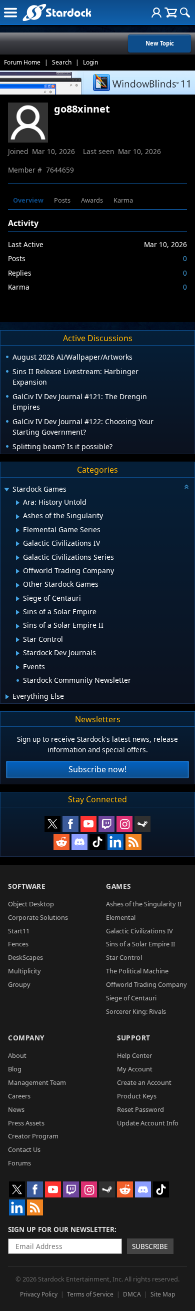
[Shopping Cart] (170, 13)
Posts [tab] (62, 200)
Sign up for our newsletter (61, 1229)
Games (118, 886)
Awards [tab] (92, 200)
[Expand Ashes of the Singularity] (18, 516)
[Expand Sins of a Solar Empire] (18, 612)
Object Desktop (31, 903)
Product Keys (136, 1095)
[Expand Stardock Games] (6, 490)
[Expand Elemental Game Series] (18, 530)
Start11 (19, 930)
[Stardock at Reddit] (61, 842)
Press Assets (26, 1122)
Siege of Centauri (131, 997)
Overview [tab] (28, 200)
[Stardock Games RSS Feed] (133, 842)
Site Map (162, 1294)
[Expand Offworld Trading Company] (18, 571)
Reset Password (140, 1109)
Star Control (124, 957)
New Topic (160, 43)
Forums (19, 1162)
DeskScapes (25, 957)
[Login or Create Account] (157, 13)
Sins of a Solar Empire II (140, 943)
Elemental (121, 917)
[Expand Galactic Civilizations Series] (18, 557)
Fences (18, 943)
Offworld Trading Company (146, 984)
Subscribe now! (97, 769)
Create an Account (144, 1082)
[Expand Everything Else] (7, 696)
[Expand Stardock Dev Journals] (18, 653)
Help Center (134, 1055)
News (16, 1109)
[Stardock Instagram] (125, 824)
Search (62, 62)
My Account (134, 1068)
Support (133, 1037)
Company (26, 1037)
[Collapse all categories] (186, 487)
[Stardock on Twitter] (53, 824)
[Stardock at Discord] (79, 842)
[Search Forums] (185, 13)
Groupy (19, 984)
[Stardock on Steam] (143, 824)
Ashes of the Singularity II (144, 903)
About (17, 1055)
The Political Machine (137, 970)
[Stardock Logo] (56, 12)
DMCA (132, 1294)
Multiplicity (24, 970)
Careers (19, 1095)
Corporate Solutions (38, 917)
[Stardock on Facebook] (71, 824)
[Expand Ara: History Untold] (18, 502)
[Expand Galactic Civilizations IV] (18, 543)
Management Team (37, 1082)
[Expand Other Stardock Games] (18, 585)
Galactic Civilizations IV (139, 930)
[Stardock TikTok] (97, 842)
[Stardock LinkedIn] (115, 842)
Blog (15, 1068)
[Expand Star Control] (18, 639)
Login (90, 62)
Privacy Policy (39, 1294)
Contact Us (24, 1149)
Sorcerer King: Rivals (136, 1011)
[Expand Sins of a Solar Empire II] (18, 626)
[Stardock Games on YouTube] (89, 824)
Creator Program (33, 1135)
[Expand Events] (18, 667)
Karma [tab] (123, 200)
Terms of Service (90, 1294)
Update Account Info (147, 1122)
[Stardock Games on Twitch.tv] (107, 824)
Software (27, 886)
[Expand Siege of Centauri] (18, 598)
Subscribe (150, 1246)
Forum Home (22, 62)
